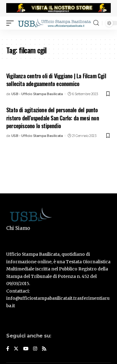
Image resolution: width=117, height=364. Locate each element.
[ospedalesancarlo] (58, 34)
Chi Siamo (18, 228)
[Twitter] (16, 349)
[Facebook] (7, 349)
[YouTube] (25, 349)
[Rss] (44, 349)
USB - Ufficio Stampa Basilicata (37, 94)
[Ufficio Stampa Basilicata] (54, 22)
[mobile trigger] (11, 22)
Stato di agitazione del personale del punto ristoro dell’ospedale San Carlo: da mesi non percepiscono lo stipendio (52, 117)
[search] (96, 23)
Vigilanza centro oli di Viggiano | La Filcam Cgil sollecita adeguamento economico (56, 80)
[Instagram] (35, 349)
